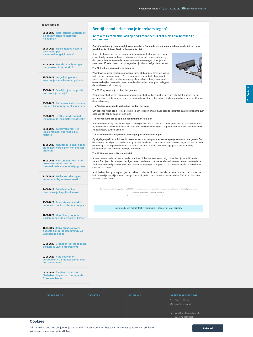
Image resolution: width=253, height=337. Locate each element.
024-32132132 (173, 8)
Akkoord (208, 328)
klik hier (66, 331)
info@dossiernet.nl (195, 8)
